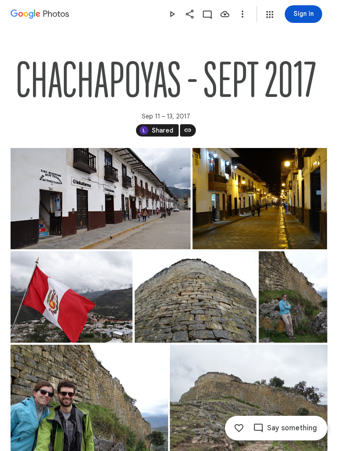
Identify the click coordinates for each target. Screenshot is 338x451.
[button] (270, 14)
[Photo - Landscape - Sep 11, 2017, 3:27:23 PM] (101, 198)
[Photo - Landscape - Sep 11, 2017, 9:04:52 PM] (259, 198)
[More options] (242, 14)
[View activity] (207, 14)
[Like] (239, 428)
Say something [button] (292, 428)
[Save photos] (225, 14)
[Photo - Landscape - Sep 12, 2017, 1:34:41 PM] (196, 297)
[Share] (189, 14)
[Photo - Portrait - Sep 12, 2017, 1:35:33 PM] (293, 297)
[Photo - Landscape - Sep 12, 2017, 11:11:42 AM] (71, 297)
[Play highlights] (172, 14)
